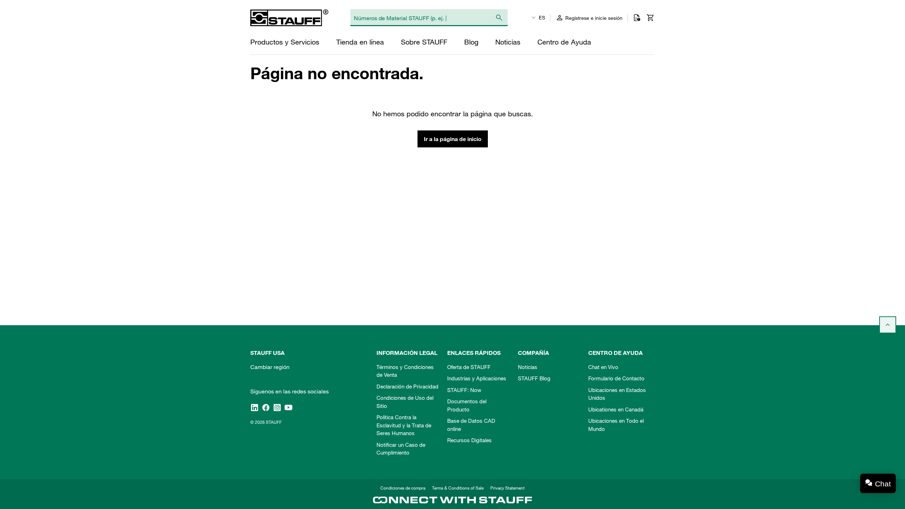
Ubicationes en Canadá (615, 409)
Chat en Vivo (603, 367)
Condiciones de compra (402, 488)
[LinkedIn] (254, 407)
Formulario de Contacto (616, 378)
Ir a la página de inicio (452, 138)
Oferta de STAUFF (469, 367)
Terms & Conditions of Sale (458, 488)
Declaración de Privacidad (407, 386)
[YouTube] (288, 407)
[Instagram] (277, 407)
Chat (883, 484)
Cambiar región (270, 366)
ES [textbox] (542, 17)
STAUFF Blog (534, 378)
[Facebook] (266, 407)
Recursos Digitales (469, 440)
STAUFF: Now (464, 390)
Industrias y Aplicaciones (476, 378)
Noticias (527, 367)
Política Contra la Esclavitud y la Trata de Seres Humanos (403, 425)
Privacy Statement (507, 488)
